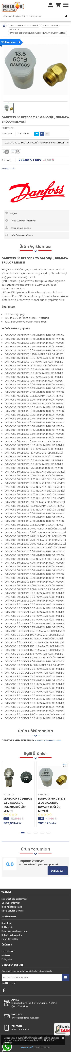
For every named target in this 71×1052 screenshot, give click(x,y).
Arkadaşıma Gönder (20, 228)
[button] (22, 832)
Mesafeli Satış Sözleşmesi (14, 898)
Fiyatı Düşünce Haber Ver (23, 220)
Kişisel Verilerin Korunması (14, 931)
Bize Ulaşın (6, 923)
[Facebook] (4, 990)
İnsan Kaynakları (9, 939)
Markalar (5, 955)
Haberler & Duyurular (11, 935)
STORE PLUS (27, 1047)
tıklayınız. (8, 1042)
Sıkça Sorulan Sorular (12, 910)
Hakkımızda (7, 927)
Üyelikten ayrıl (8, 983)
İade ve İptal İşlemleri (11, 906)
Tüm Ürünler (7, 951)
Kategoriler (6, 959)
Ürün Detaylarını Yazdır (22, 235)
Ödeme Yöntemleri (10, 902)
